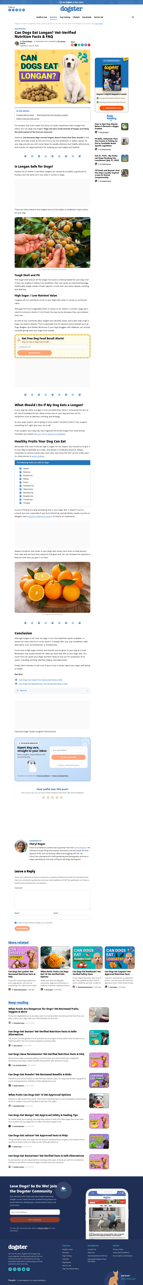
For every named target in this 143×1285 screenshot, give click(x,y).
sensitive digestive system (40, 516)
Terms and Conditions (121, 1253)
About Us (91, 1253)
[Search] (133, 17)
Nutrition (53, 17)
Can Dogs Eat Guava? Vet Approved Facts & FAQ (40, 680)
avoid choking (38, 456)
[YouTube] (20, 10)
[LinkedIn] (85, 45)
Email (56, 913)
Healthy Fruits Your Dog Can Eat (27, 119)
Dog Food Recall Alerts (70, 1269)
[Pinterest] (23, 10)
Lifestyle (76, 17)
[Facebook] (9, 10)
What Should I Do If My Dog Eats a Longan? (52, 115)
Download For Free (113, 108)
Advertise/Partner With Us (97, 1256)
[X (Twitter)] (16, 10)
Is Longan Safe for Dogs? (25, 115)
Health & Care (41, 17)
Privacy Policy (43, 1228)
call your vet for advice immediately (49, 434)
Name (17, 913)
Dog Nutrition (20, 29)
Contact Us (92, 1249)
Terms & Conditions (43, 776)
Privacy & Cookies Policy (60, 776)
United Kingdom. (80, 847)
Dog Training (65, 17)
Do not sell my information (122, 1256)
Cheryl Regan (27, 41)
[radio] (44, 797)
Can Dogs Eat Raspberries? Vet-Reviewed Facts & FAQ (43, 683)
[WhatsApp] (79, 45)
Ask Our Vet (98, 17)
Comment (19, 888)
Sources (23, 690)
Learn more (99, 24)
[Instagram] (13, 10)
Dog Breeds (86, 17)
